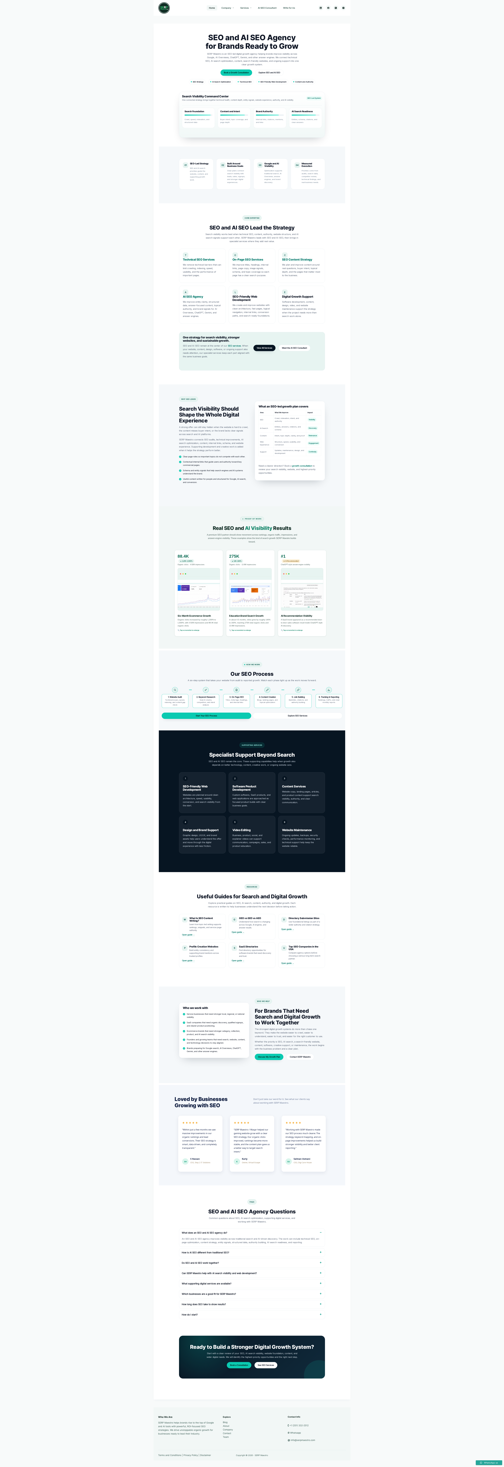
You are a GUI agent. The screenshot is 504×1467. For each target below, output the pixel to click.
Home (212, 8)
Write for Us (289, 8)
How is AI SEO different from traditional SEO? (205, 1252)
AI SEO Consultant (267, 8)
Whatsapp (295, 1432)
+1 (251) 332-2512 (299, 1425)
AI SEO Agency (193, 296)
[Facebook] (328, 7)
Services (244, 8)
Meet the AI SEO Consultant (294, 348)
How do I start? (190, 1314)
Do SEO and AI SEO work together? (200, 1263)
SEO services (234, 345)
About (226, 1426)
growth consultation (302, 465)
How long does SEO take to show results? (204, 1304)
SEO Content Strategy (297, 259)
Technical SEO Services (199, 259)
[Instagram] (343, 7)
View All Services (264, 348)
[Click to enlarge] (199, 589)
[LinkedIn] (320, 7)
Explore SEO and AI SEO (269, 72)
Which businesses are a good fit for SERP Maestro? (209, 1294)
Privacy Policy (190, 1455)
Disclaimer (205, 1455)
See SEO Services (266, 1365)
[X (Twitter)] (335, 7)
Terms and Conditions (169, 1455)
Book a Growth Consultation (236, 72)
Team (226, 1437)
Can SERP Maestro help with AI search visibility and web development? (219, 1273)
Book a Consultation (239, 1365)
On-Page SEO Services (247, 259)
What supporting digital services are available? (206, 1283)
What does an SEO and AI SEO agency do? (204, 1232)
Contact (227, 1433)
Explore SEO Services (297, 715)
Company (226, 8)
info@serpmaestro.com (303, 1440)
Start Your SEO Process (206, 715)
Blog (225, 1422)
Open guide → (188, 935)
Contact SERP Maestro (300, 1057)
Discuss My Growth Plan (269, 1057)
